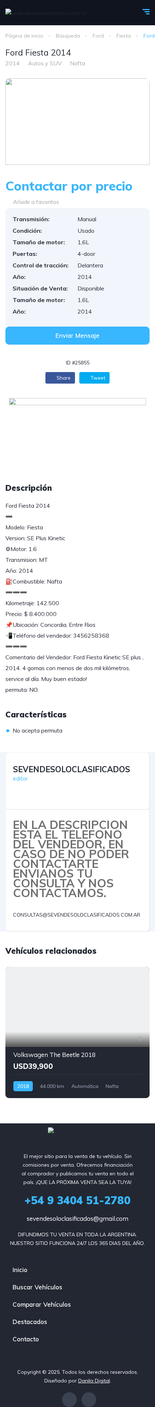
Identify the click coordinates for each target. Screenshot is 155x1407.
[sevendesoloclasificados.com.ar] (46, 12)
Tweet (97, 378)
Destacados (30, 1321)
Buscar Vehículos (37, 1287)
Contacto (26, 1339)
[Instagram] (88, 1399)
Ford (98, 35)
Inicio (20, 1269)
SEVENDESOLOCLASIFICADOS (71, 769)
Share (63, 378)
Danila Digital (94, 1380)
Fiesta (123, 35)
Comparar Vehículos (42, 1304)
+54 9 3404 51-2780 (77, 1200)
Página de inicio (24, 35)
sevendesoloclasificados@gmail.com (77, 1218)
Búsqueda (68, 35)
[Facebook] (69, 1399)
